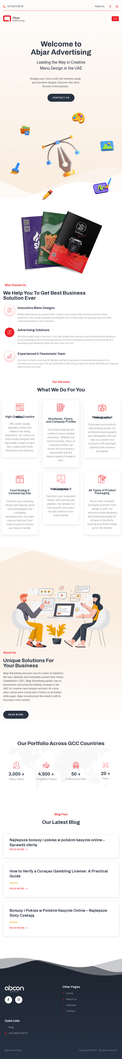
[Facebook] (8, 999)
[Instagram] (18, 999)
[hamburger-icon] (115, 18)
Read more (17, 849)
